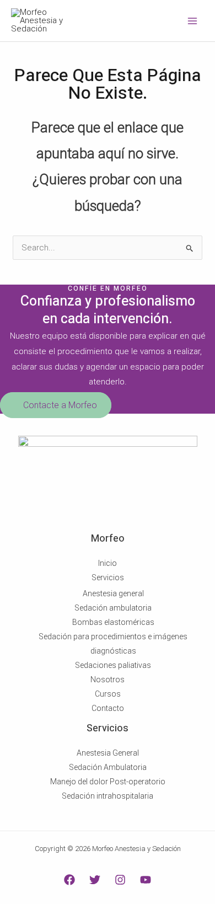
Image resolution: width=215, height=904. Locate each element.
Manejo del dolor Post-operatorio (107, 781)
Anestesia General (108, 752)
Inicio (107, 563)
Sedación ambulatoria (113, 607)
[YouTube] (145, 879)
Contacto (108, 708)
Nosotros (107, 679)
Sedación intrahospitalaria (107, 795)
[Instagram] (120, 879)
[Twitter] (94, 879)
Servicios (108, 577)
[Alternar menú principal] (193, 21)
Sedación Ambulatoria (108, 767)
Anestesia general (113, 593)
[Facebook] (69, 879)
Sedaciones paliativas (113, 665)
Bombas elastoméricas (113, 622)
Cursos (108, 693)
